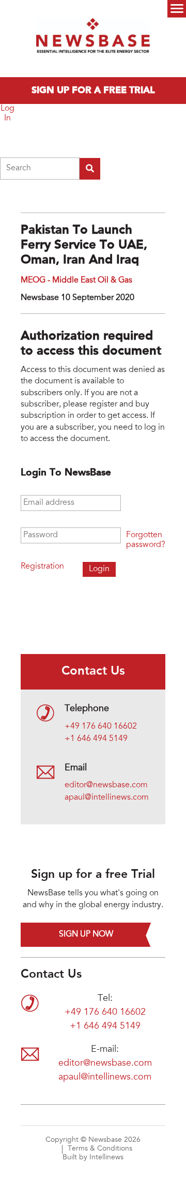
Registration (42, 566)
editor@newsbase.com (106, 785)
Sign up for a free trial (93, 90)
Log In (7, 113)
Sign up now (86, 934)
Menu (176, 8)
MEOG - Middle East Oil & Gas (76, 280)
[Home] (93, 38)
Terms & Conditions (100, 1149)
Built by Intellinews (93, 1157)
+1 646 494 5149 (96, 739)
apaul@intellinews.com (107, 797)
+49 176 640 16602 (101, 726)
